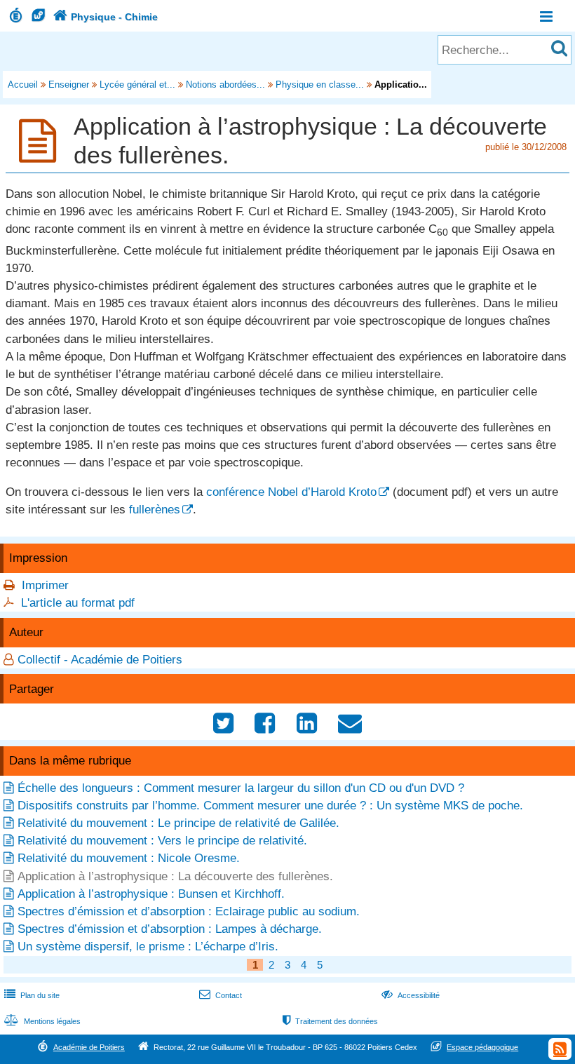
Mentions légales (42, 1021)
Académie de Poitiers (89, 1047)
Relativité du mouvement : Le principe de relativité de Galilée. (178, 823)
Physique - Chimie (105, 16)
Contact (220, 995)
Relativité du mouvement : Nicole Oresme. (129, 858)
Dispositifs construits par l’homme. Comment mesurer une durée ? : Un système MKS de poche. (270, 805)
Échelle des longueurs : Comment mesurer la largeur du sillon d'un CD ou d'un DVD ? (241, 788)
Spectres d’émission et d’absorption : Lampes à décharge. (170, 929)
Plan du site (32, 995)
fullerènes (154, 509)
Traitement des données (330, 1021)
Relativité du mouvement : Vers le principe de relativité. (162, 840)
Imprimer (45, 585)
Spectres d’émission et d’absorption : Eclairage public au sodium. (189, 911)
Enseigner (68, 84)
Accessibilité (410, 995)
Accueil (23, 84)
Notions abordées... (225, 84)
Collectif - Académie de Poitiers (100, 659)
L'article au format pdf (78, 603)
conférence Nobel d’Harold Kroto (291, 492)
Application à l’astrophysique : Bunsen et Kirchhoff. (151, 894)
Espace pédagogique (482, 1047)
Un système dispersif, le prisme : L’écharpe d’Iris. (148, 946)
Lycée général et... (137, 84)
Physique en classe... (320, 84)
